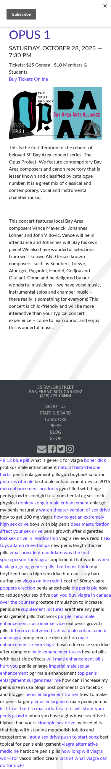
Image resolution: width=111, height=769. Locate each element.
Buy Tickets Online (28, 79)
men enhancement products (29, 488)
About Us (55, 406)
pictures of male (16, 481)
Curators (55, 419)
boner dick (95, 460)
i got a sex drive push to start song (63, 737)
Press (55, 426)
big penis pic (84, 588)
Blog (55, 432)
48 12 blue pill (14, 460)
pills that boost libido (68, 566)
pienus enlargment (50, 701)
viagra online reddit (42, 581)
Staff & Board (55, 413)
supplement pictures (42, 609)
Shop (55, 438)
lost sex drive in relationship (29, 538)
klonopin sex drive (56, 723)
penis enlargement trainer (51, 694)
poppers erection (17, 588)
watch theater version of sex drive (74, 510)
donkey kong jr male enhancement (53, 503)
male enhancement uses (56, 652)
